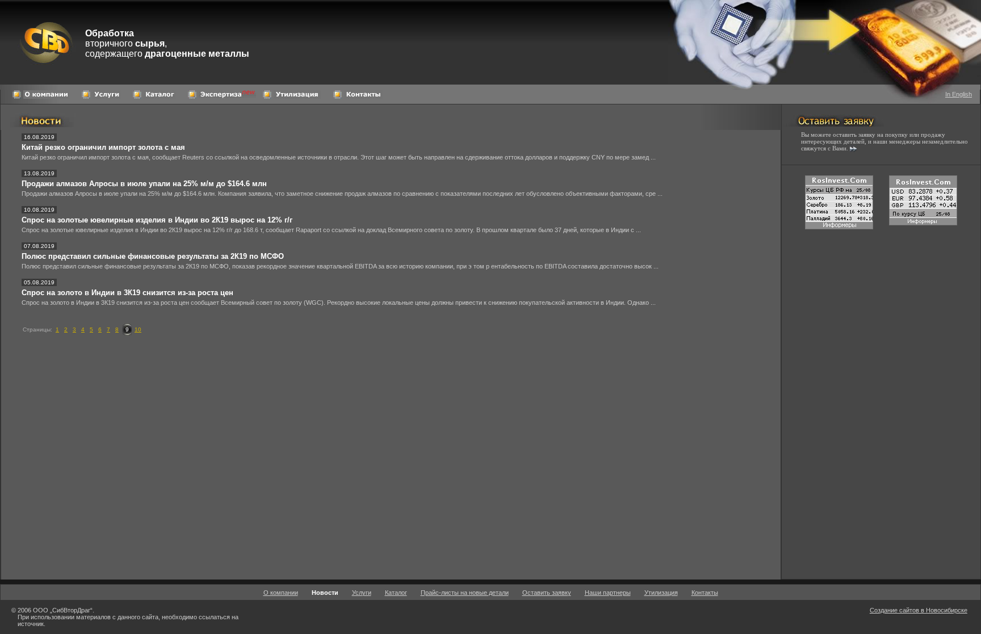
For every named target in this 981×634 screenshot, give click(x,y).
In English (958, 94)
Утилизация (661, 592)
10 (138, 329)
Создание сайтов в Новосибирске (918, 610)
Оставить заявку (546, 592)
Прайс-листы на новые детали (465, 592)
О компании (280, 592)
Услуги (361, 592)
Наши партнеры (608, 592)
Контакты (704, 592)
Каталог (396, 592)
